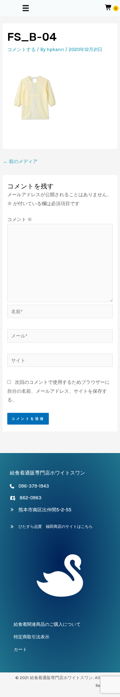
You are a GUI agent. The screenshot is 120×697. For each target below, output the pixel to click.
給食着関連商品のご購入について (47, 624)
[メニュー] (25, 8)
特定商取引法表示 (31, 636)
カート (20, 649)
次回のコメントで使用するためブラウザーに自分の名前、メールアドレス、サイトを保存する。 (58, 391)
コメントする (21, 49)
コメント (19, 219)
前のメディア (20, 161)
